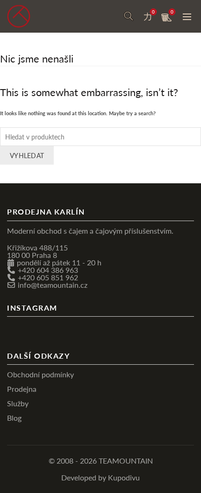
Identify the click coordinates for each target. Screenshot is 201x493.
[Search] (128, 16)
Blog (14, 417)
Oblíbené (153, 12)
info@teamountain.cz (52, 284)
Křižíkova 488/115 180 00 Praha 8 (37, 251)
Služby (18, 403)
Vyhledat (27, 155)
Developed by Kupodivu (100, 477)
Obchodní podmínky (40, 374)
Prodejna (21, 388)
